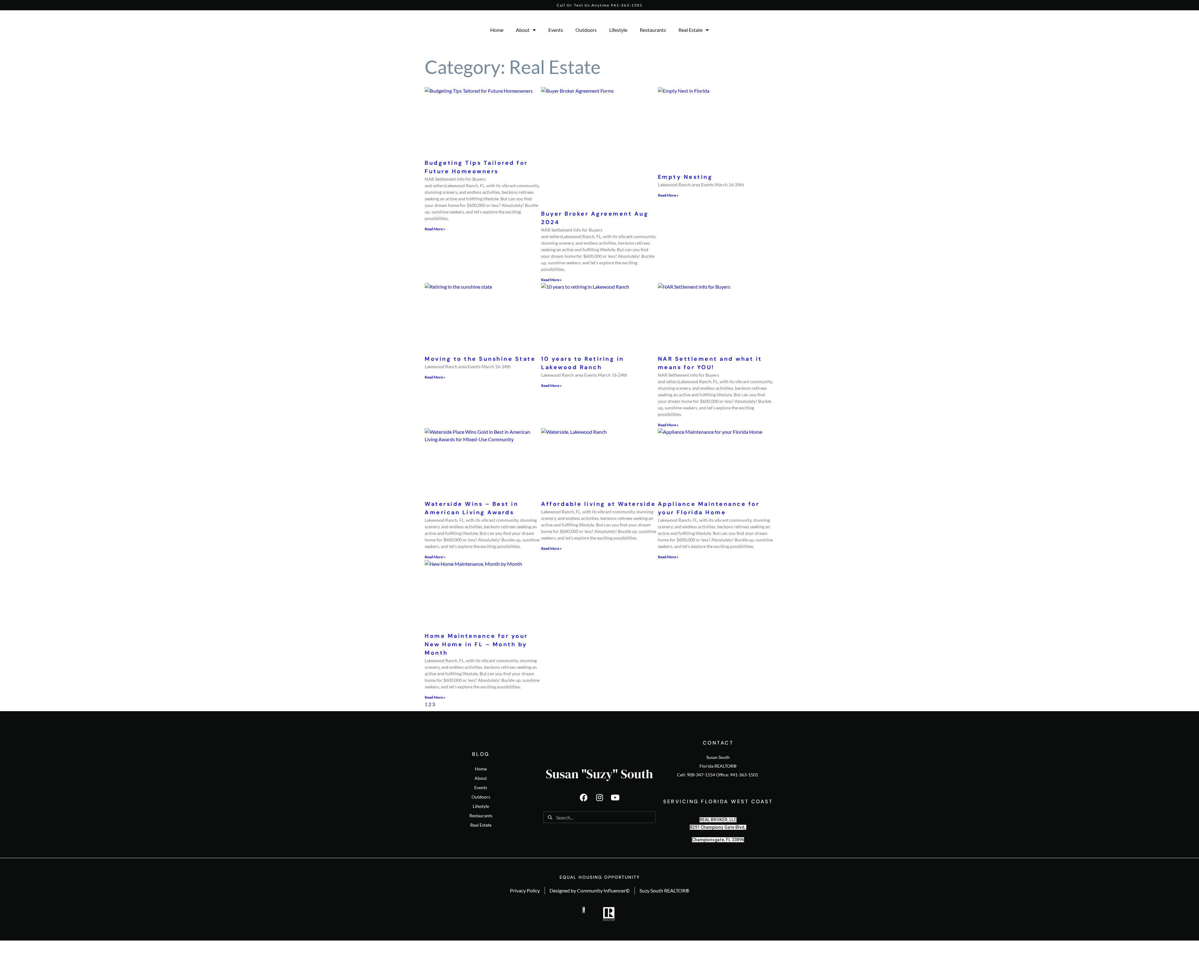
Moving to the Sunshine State (480, 359)
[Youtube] (615, 797)
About (523, 30)
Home (496, 30)
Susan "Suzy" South (599, 773)
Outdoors (586, 30)
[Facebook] (584, 797)
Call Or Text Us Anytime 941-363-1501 (600, 5)
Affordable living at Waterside (598, 504)
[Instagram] (599, 797)
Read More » (435, 229)
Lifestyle (618, 30)
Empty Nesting (685, 177)
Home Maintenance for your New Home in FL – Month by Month (476, 644)
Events (555, 30)
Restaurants (653, 30)
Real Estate (690, 30)
